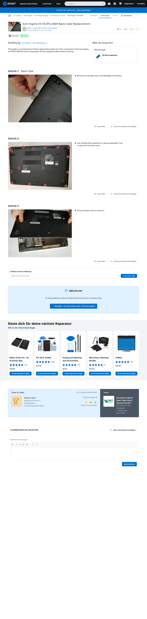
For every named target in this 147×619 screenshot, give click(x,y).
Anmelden (141, 4)
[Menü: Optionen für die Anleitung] (136, 15)
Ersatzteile (93, 15)
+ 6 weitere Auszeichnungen (88, 405)
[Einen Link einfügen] (23, 444)
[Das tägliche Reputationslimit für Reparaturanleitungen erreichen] (90, 402)
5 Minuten (15, 36)
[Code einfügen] (20, 444)
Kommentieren (129, 464)
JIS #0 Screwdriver (110, 55)
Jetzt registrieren (84, 10)
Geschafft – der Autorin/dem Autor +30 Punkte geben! (75, 306)
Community (47, 4)
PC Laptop (17, 15)
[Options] (10, 15)
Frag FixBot (101, 126)
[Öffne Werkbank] (109, 4)
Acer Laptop (28, 15)
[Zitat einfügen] (27, 444)
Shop (58, 4)
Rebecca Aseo (32, 28)
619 (120, 29)
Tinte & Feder (17, 392)
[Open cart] (120, 4)
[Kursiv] (16, 444)
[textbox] (73, 453)
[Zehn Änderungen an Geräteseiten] (95, 402)
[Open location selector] (115, 4)
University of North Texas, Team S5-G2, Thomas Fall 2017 (124, 400)
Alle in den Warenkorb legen (21, 327)
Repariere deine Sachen (28, 4)
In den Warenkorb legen (21, 373)
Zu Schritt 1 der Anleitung (34, 43)
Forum (115, 15)
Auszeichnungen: (90, 397)
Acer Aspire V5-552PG (75, 15)
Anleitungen (105, 15)
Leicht (26, 36)
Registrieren (129, 4)
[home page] (9, 4)
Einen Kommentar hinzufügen (123, 136)
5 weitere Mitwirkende (49, 28)
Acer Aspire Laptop (41, 15)
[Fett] (12, 444)
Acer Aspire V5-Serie (58, 15)
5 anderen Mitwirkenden (88, 392)
